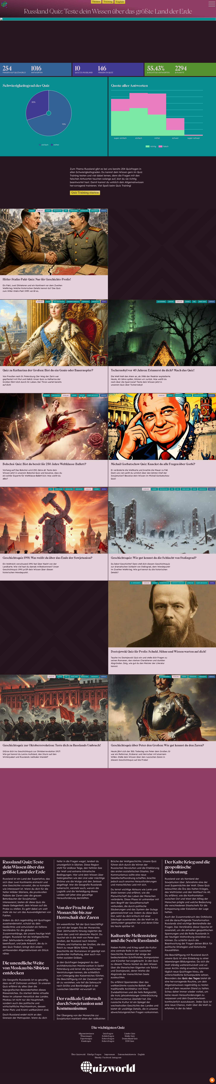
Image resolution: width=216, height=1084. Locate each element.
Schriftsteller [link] (164, 583)
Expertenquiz (86, 1039)
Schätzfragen (108, 1036)
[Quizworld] (108, 1072)
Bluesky (98, 1058)
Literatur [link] (190, 583)
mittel (104, 301)
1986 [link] (194, 301)
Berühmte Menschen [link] (73, 301)
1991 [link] (51, 489)
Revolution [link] (69, 489)
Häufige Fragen (94, 1054)
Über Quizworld (78, 1054)
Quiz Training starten (85, 192)
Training (108, 1)
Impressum (109, 1054)
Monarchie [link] (85, 301)
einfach (103, 210)
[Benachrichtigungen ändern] (212, 1080)
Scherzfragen (108, 1039)
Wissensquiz (86, 1036)
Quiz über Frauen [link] (59, 301)
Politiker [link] (188, 395)
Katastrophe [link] (161, 301)
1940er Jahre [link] (185, 489)
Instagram (116, 1058)
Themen (96, 1)
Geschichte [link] (94, 210)
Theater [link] (82, 395)
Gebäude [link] (46, 395)
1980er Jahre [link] (202, 301)
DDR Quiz (129, 1041)
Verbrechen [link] (84, 210)
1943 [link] (172, 489)
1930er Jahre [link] (73, 210)
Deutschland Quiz (130, 1039)
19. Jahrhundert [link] (135, 583)
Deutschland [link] (57, 210)
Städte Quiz (130, 1036)
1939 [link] (66, 210)
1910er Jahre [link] (74, 676)
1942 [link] (178, 489)
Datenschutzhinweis (127, 1054)
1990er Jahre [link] (58, 489)
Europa (48, 210)
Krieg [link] (194, 489)
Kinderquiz (86, 1041)
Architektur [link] (56, 395)
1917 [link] (66, 676)
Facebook (106, 1058)
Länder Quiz (129, 1034)
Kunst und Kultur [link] (93, 395)
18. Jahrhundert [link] (165, 676)
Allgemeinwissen (86, 1034)
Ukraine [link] (170, 301)
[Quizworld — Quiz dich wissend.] (15, 5)
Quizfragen (44, 920)
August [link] (32, 210)
